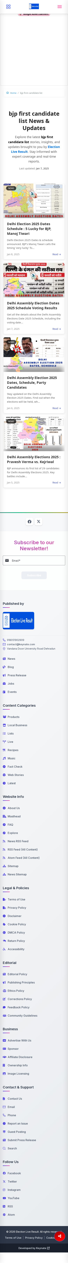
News (11, 658)
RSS (10, 1206)
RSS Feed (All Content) (23, 849)
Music (11, 758)
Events (12, 692)
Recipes (13, 750)
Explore (13, 833)
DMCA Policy (16, 932)
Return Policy (16, 941)
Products (13, 717)
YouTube (13, 1198)
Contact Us (15, 1098)
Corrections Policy (20, 999)
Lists (11, 733)
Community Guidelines (22, 1015)
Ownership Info (18, 1065)
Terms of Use (16, 899)
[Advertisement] (34, 51)
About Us (14, 808)
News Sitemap (17, 874)
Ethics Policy (16, 990)
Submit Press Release (22, 1140)
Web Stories (16, 775)
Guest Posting (17, 1132)
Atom (11, 1214)
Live (10, 741)
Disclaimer (14, 916)
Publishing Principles (21, 982)
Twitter (12, 1181)
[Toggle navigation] (59, 7)
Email (11, 1107)
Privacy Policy (17, 907)
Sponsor (13, 1048)
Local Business (17, 725)
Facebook (14, 1173)
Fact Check (15, 766)
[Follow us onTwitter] (38, 521)
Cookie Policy (17, 924)
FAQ (10, 824)
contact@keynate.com (21, 644)
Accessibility (16, 949)
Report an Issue (18, 1123)
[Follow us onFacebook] (29, 521)
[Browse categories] (8, 7)
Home (13, 92)
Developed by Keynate (32, 1248)
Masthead (14, 816)
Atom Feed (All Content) (24, 857)
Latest (12, 783)
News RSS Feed (18, 841)
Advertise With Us (19, 1040)
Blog (11, 667)
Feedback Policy (18, 1007)
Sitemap (13, 866)
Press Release (17, 675)
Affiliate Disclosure (20, 1057)
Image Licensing (18, 1073)
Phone (12, 1115)
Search (12, 1148)
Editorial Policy (17, 974)
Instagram (14, 1190)
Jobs (11, 683)
